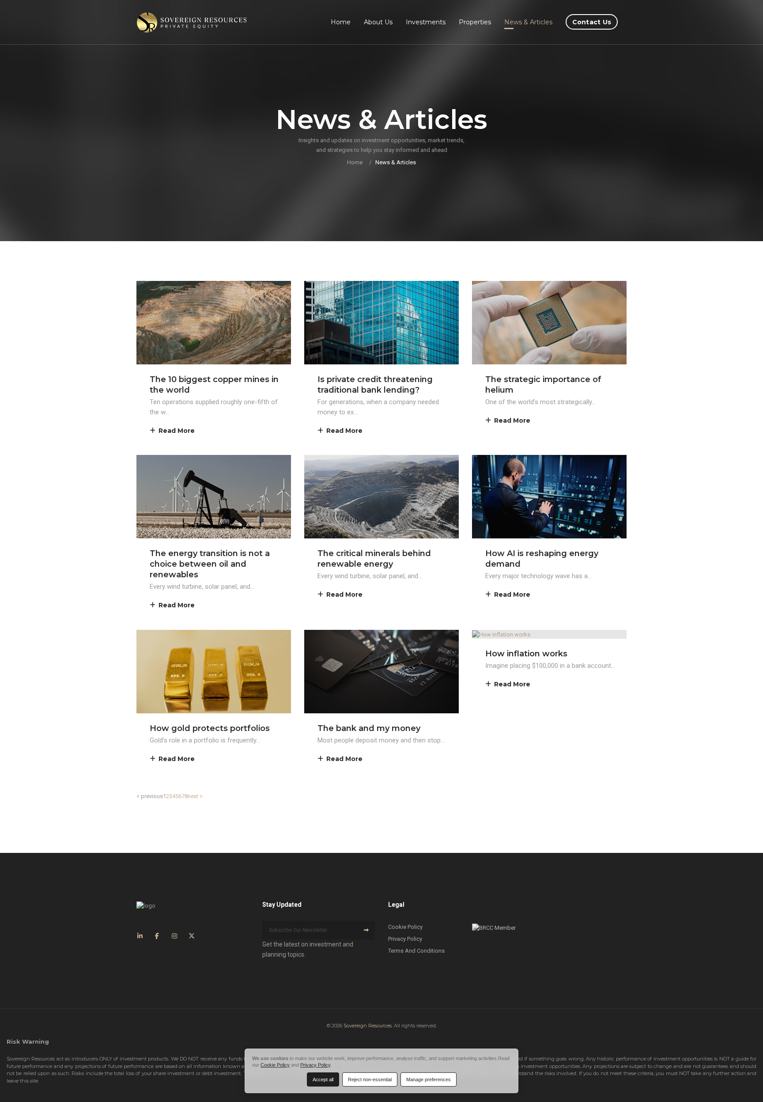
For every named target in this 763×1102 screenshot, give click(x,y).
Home (341, 22)
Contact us (592, 22)
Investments (426, 22)
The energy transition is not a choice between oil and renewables (210, 564)
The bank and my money (368, 728)
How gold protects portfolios (210, 728)
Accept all (323, 1079)
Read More (177, 431)
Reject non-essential (370, 1079)
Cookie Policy (405, 927)
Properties (475, 22)
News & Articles (528, 22)
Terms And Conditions (416, 950)
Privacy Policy (405, 938)
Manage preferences (428, 1079)
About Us (378, 22)
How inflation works (526, 654)
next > (195, 796)
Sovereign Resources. (368, 1025)
